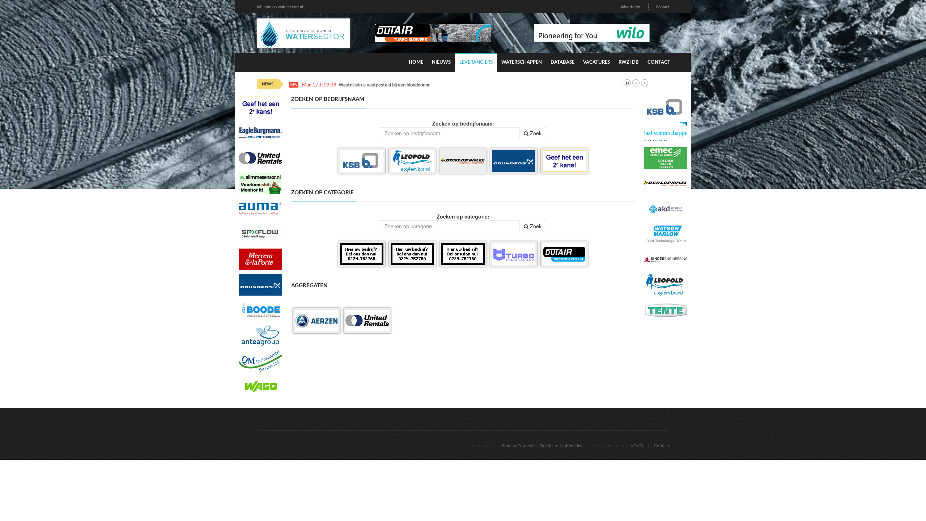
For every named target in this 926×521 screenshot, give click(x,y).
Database (562, 62)
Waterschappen (521, 62)
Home (416, 62)
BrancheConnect (517, 446)
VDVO (636, 446)
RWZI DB (629, 62)
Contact (662, 7)
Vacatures (596, 62)
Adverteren (630, 7)
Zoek (534, 133)
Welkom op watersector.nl (280, 7)
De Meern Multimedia (560, 446)
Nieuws (441, 62)
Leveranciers (476, 62)
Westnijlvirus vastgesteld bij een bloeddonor (384, 85)
